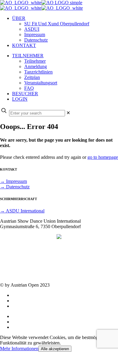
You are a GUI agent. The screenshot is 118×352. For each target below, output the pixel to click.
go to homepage (102, 157)
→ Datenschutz (15, 186)
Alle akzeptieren (55, 349)
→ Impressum (13, 181)
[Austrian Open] (41, 5)
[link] (68, 112)
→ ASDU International (22, 210)
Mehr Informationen (19, 348)
